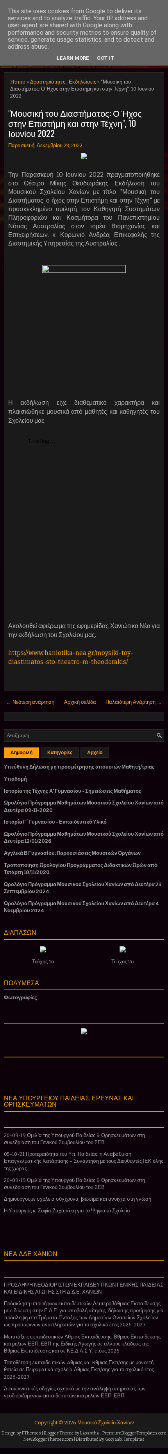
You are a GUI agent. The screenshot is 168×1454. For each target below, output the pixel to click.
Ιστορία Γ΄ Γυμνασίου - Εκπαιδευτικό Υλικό (55, 822)
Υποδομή (15, 779)
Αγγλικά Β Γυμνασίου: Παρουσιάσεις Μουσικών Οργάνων (72, 853)
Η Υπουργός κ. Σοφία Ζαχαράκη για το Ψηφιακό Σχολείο (67, 1211)
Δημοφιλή (21, 752)
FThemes (31, 1433)
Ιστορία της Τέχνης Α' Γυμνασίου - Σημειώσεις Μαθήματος (72, 791)
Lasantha (89, 1433)
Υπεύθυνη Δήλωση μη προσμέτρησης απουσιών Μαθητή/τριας (79, 767)
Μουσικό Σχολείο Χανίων (105, 1423)
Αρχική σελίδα (80, 702)
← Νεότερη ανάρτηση (30, 702)
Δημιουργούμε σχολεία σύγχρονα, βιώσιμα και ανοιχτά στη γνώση (77, 1199)
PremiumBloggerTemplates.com (134, 1433)
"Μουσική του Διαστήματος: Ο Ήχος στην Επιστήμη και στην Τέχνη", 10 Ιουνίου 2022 (75, 123)
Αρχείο (94, 752)
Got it (105, 58)
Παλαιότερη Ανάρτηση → (133, 702)
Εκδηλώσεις (82, 82)
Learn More (73, 58)
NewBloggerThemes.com (48, 1439)
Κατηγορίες (59, 752)
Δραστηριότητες (47, 82)
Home (17, 82)
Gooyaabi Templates (125, 1439)
